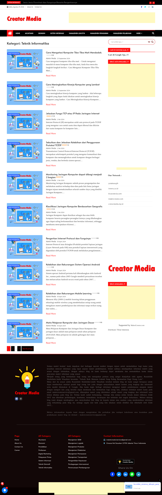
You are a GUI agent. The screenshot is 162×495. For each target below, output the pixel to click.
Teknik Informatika (13, 53)
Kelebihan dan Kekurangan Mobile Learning (72, 293)
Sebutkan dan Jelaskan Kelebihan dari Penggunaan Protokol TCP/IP (73, 144)
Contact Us (38, 7)
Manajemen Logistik (77, 33)
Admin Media (51, 58)
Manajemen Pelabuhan (122, 33)
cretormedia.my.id (115, 204)
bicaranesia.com (115, 194)
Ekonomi (41, 33)
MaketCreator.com (137, 325)
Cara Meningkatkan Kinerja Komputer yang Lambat (73, 85)
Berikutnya (27, 348)
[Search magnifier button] (152, 42)
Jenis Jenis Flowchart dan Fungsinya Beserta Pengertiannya (50, 2)
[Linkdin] (152, 7)
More (138, 33)
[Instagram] (149, 7)
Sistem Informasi (57, 33)
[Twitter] (145, 7)
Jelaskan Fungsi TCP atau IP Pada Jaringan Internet (73, 114)
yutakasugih (113, 183)
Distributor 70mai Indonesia (118, 330)
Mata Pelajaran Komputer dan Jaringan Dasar (74, 322)
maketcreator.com (115, 199)
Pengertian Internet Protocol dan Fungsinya (72, 238)
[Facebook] (142, 7)
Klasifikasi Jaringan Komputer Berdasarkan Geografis (74, 207)
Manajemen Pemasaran (99, 33)
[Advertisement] (81, 473)
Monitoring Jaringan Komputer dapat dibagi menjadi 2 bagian (74, 176)
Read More (51, 75)
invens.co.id (113, 188)
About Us (30, 7)
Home (18, 33)
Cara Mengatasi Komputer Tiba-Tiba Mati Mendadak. (74, 53)
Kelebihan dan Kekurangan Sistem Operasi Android (73, 265)
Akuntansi (29, 33)
